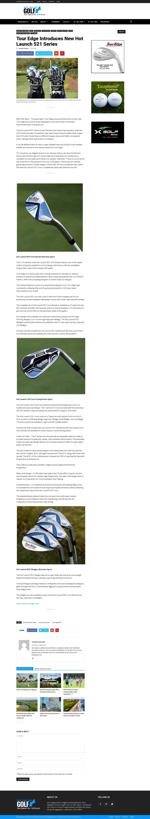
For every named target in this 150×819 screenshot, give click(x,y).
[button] (131, 21)
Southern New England (23, 33)
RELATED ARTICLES (25, 669)
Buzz (31, 31)
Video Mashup (104, 21)
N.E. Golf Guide (78, 21)
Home (39, 1)
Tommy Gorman (23, 48)
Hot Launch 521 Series (29, 622)
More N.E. (43, 21)
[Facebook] (33, 658)
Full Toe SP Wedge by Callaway (26, 690)
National (54, 31)
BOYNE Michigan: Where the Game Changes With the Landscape (25, 716)
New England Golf (62, 31)
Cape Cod (34, 21)
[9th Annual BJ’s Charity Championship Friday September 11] (74, 680)
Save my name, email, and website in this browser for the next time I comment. (45, 774)
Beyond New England (22, 31)
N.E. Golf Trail (92, 21)
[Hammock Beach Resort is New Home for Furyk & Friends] (74, 704)
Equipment (37, 31)
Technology (34, 33)
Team (58, 1)
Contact (51, 1)
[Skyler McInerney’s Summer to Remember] (50, 704)
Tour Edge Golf (56, 622)
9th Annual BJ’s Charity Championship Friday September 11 (70, 692)
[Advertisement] (94, 11)
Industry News (46, 31)
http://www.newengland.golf (39, 645)
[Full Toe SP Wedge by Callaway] (27, 680)
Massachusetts (23, 21)
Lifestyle (66, 21)
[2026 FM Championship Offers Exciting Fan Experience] (50, 680)
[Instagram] (106, 804)
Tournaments (55, 21)
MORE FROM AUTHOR (43, 669)
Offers (70, 31)
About (45, 1)
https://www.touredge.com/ (27, 603)
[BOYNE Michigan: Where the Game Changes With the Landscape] (27, 704)
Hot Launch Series (44, 622)
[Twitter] (112, 804)
